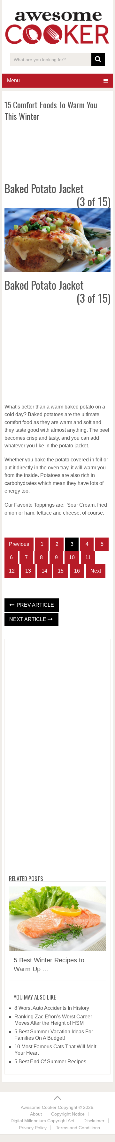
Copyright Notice (68, 1114)
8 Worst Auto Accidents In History (51, 1008)
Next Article (28, 619)
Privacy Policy (33, 1127)
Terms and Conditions (78, 1127)
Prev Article (34, 605)
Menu (13, 80)
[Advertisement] (57, 150)
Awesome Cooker (39, 1107)
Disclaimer (93, 1120)
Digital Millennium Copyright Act (42, 1120)
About (36, 1114)
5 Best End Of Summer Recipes (50, 1061)
